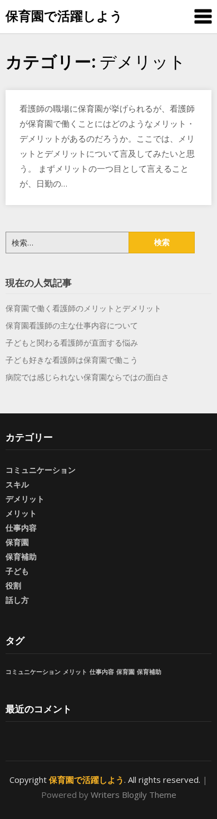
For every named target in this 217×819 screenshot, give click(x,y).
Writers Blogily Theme (133, 794)
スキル (17, 484)
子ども (17, 571)
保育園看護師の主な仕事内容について (72, 325)
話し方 (17, 600)
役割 (13, 585)
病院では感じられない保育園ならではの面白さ (87, 377)
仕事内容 (21, 527)
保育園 (17, 542)
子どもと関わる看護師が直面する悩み (72, 342)
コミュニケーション (41, 470)
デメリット (25, 498)
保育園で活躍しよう (64, 15)
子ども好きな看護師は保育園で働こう (72, 359)
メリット (21, 513)
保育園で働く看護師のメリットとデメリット (83, 308)
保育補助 (21, 556)
